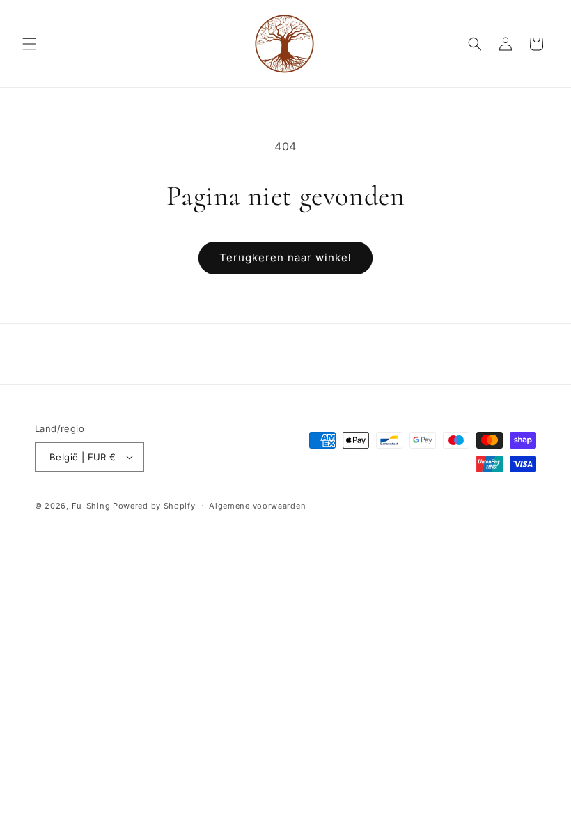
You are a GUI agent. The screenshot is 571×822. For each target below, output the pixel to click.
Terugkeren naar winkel (285, 257)
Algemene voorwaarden (257, 506)
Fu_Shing (91, 506)
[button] (29, 44)
